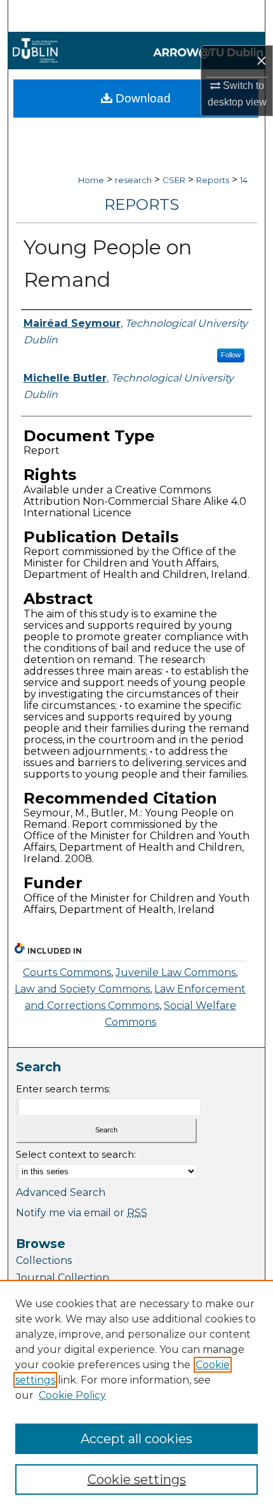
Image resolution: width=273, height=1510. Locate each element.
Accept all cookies (136, 1438)
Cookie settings (137, 1479)
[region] (136, 1395)
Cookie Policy (72, 1395)
